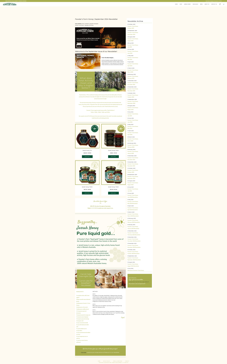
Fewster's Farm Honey (96, 16)
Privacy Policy (106, 361)
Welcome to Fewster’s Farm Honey (136, 270)
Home (99, 361)
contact (127, 361)
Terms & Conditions (117, 361)
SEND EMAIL (87, 156)
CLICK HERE (94, 208)
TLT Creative (125, 362)
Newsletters (86, 16)
